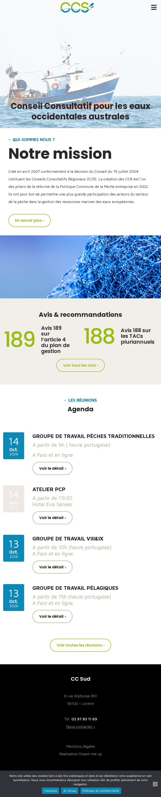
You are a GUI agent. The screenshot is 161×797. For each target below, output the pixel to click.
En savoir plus (28, 220)
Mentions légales (80, 746)
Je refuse (69, 790)
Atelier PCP (48, 489)
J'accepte (50, 790)
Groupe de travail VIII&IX (67, 538)
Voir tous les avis (79, 365)
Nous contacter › (80, 726)
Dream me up (90, 754)
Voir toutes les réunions (79, 645)
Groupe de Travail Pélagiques (75, 588)
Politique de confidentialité (101, 790)
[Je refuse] (155, 784)
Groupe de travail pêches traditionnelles (93, 436)
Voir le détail (51, 468)
